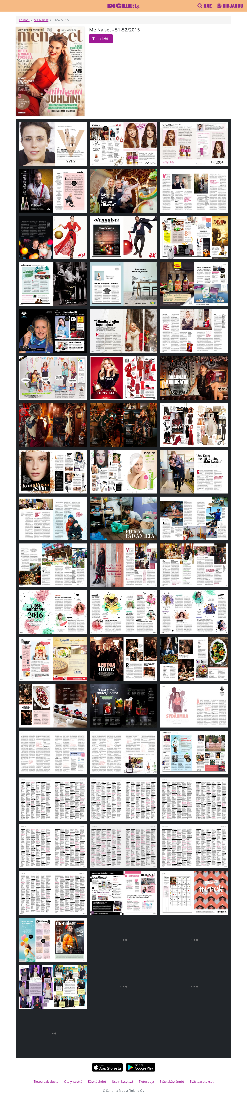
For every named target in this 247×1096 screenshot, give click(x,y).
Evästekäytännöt (172, 1081)
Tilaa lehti (100, 38)
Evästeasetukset (202, 1081)
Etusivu (24, 20)
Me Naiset (41, 20)
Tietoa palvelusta (46, 1081)
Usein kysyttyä (122, 1081)
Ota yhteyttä (73, 1081)
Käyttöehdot (97, 1081)
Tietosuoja (146, 1081)
